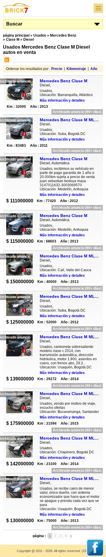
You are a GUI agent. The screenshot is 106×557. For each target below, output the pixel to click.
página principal (16, 35)
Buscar (14, 23)
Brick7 (17, 8)
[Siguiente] (71, 536)
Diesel (28, 39)
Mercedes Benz (63, 35)
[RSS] (6, 61)
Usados (39, 35)
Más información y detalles (62, 100)
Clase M (12, 39)
